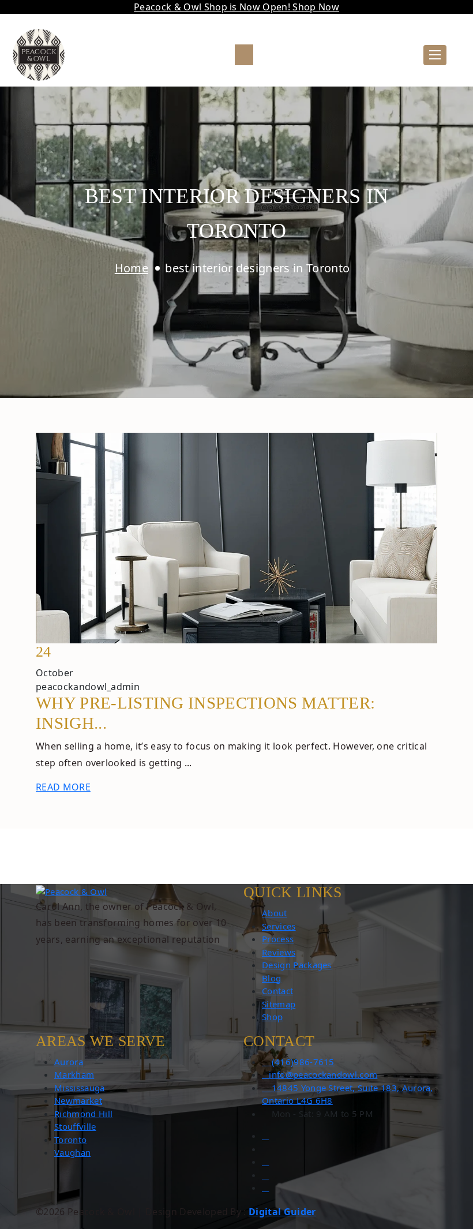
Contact (277, 990)
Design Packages (297, 965)
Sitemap (278, 1004)
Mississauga (79, 1087)
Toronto (70, 1139)
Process (278, 939)
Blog (271, 978)
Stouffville (75, 1126)
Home (131, 268)
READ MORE (63, 787)
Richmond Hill (83, 1113)
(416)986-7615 (301, 1061)
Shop (272, 1016)
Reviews (278, 952)
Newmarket (78, 1100)
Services (279, 926)
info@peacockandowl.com (323, 1074)
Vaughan (72, 1152)
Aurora (68, 1061)
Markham (74, 1074)
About (274, 913)
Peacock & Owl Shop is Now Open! (236, 7)
